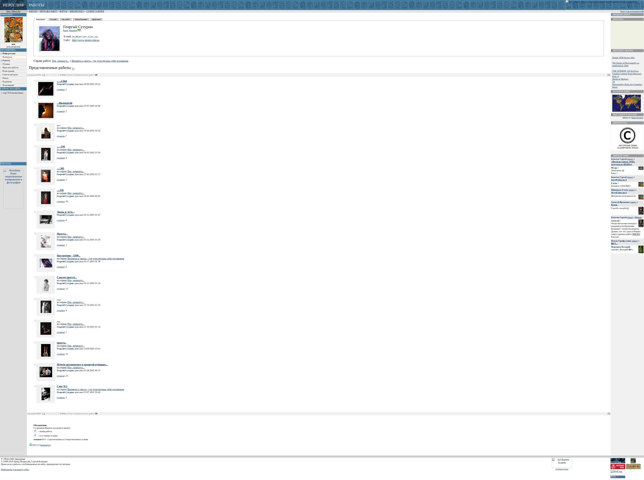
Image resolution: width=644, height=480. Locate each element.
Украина (73, 30)
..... (58, 124)
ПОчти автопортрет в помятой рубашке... (82, 364)
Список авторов (10, 74)
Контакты (40, 19)
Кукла (614, 205)
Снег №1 (62, 386)
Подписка (7, 81)
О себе (53, 19)
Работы (6, 60)
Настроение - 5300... (68, 255)
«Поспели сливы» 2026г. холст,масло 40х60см (623, 163)
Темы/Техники (81, 19)
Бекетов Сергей (619, 159)
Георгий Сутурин (65, 84)
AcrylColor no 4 (619, 180)
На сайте (66, 19)
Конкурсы (7, 57)
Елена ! (614, 183)
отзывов (61, 89)
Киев (65, 30)
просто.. (61, 342)
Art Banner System (561, 469)
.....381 (60, 168)
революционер (13, 45)
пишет (630, 159)
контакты (20, 459)
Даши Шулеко (637, 118)
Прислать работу (11, 67)
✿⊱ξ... (614, 243)
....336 (60, 190)
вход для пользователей (632, 11)
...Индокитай (64, 103)
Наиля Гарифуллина (621, 241)
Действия (96, 19)
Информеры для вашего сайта (15, 469)
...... (59, 299)
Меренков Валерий (620, 247)
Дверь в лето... (65, 212)
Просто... (62, 233)
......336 (61, 146)
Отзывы (6, 64)
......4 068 (62, 81)
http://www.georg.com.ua (85, 40)
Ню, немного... (60, 61)
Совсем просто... (67, 277)
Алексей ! (615, 220)
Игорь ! (615, 167)
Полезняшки (8, 85)
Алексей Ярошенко (620, 202)
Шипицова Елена (619, 190)
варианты (45, 445)
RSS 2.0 (36, 445)
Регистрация (8, 71)
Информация (9, 53)
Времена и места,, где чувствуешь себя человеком (100, 61)
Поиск (5, 78)
